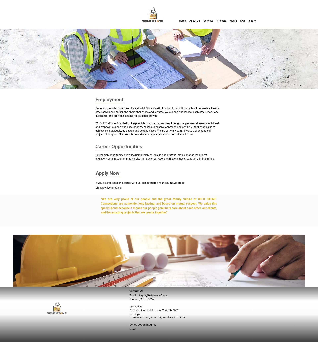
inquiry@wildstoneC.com (153, 295)
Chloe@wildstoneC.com (109, 187)
